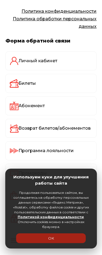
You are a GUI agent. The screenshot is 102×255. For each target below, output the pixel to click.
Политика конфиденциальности (59, 11)
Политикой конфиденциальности (51, 217)
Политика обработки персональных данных (55, 22)
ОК (51, 238)
